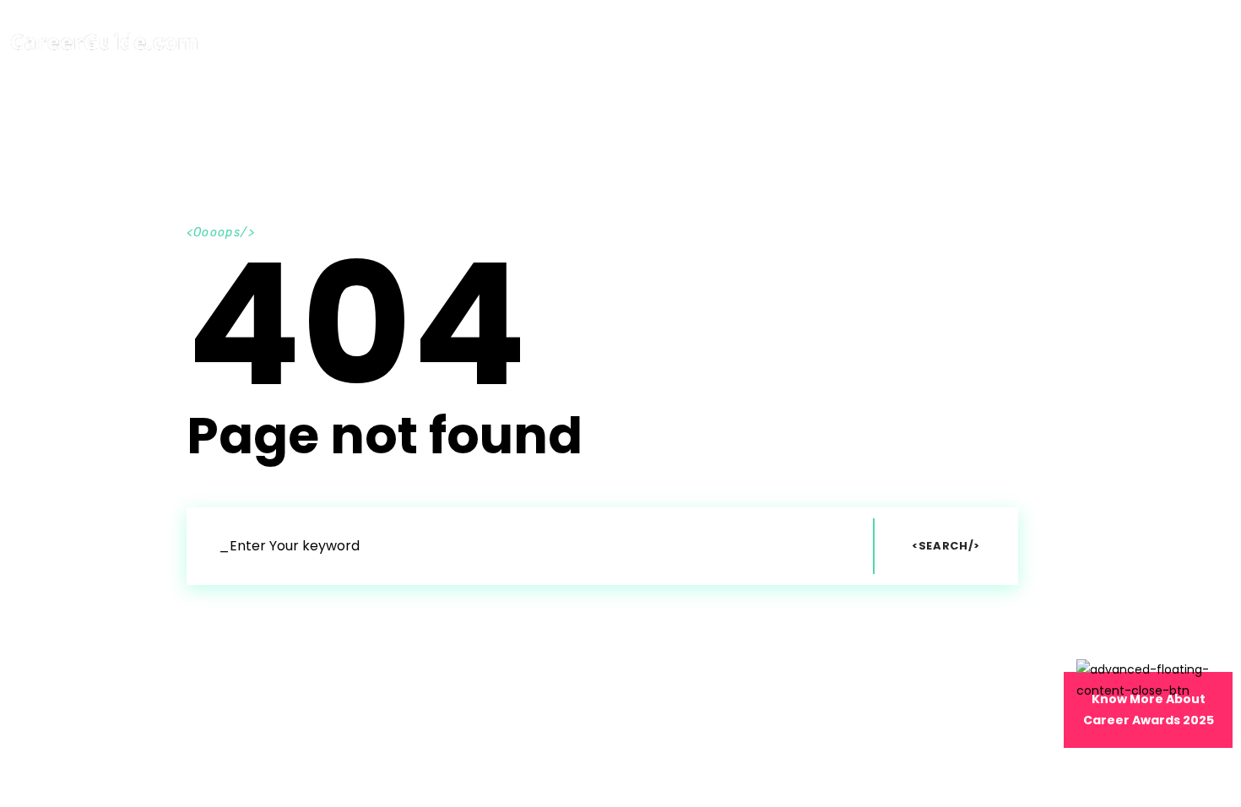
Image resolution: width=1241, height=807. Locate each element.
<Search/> (946, 546)
